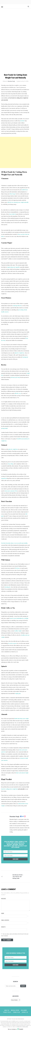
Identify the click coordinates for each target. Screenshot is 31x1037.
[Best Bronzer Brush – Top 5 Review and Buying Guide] (7, 876)
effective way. (18, 393)
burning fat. (8, 587)
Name (2, 913)
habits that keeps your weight (21, 718)
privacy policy (25, 1026)
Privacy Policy (7, 1012)
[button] (2, 7)
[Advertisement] (15, 26)
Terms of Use (16, 1012)
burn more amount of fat (11, 491)
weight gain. (18, 693)
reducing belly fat (17, 305)
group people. (4, 428)
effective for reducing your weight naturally (17, 202)
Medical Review (15, 1010)
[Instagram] (25, 816)
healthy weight (17, 631)
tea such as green (12, 643)
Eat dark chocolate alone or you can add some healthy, (14, 543)
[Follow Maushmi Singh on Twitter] (23, 816)
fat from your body (15, 377)
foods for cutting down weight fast (9, 789)
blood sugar (13, 194)
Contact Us (25, 1012)
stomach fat (4, 478)
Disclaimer (24, 1010)
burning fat (25, 357)
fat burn (17, 568)
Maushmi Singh (11, 81)
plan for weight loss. (20, 353)
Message (3, 898)
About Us (6, 1010)
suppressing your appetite (13, 267)
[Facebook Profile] (21, 816)
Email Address (5, 920)
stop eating (10, 464)
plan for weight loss (13, 449)
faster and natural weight (22, 773)
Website (3, 927)
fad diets (22, 121)
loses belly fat (12, 214)
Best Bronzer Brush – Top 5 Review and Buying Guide (18, 876)
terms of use (19, 1026)
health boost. (25, 189)
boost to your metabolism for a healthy (19, 618)
